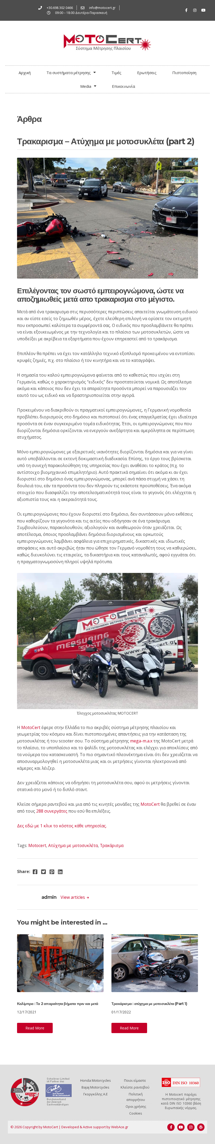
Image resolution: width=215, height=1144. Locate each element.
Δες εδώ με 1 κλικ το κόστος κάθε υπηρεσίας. (62, 826)
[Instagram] (194, 10)
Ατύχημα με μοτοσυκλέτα (73, 845)
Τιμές (116, 72)
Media (85, 86)
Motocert (37, 845)
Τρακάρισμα (111, 845)
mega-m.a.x (141, 741)
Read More (34, 1027)
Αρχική (25, 72)
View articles (73, 897)
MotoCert (30, 727)
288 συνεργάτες (51, 811)
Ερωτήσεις (147, 72)
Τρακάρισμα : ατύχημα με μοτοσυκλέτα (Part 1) (149, 1003)
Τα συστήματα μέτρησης (68, 72)
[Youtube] (203, 10)
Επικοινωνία (123, 86)
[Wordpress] (201, 1127)
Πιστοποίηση (184, 72)
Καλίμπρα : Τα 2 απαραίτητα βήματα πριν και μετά (57, 1003)
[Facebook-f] (186, 10)
